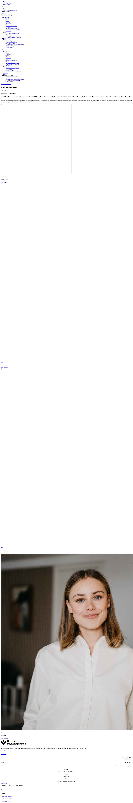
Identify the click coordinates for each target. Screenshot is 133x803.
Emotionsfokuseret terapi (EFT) (13, 29)
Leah (2, 362)
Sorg (7, 24)
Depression (8, 19)
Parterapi (8, 27)
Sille (1, 732)
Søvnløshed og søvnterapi (11, 26)
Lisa (2, 547)
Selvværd (8, 22)
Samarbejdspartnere (10, 43)
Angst (7, 18)
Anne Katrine (9, 34)
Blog (4, 1)
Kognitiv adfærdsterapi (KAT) (12, 28)
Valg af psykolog (10, 36)
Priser (4, 39)
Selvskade (8, 23)
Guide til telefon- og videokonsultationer (15, 44)
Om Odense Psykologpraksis (12, 33)
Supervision (8, 31)
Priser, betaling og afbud (11, 42)
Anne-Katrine (4, 176)
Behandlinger (6, 17)
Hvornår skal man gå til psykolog (13, 37)
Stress (7, 21)
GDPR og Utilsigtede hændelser (10, 3)
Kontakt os (5, 38)
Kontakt (3, 754)
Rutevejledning (6, 4)
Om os (4, 32)
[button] (66, 6)
